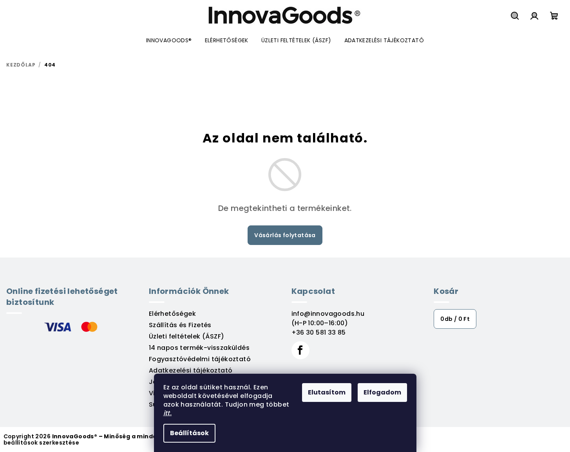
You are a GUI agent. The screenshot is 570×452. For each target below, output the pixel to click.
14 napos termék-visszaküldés (199, 347)
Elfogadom (382, 392)
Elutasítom (327, 392)
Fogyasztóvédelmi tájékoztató (200, 359)
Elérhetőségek (172, 313)
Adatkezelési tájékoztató (191, 370)
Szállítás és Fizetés (180, 325)
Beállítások (189, 433)
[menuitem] (169, 40)
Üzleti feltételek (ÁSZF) (186, 336)
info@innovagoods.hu (328, 313)
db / (455, 319)
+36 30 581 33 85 (318, 332)
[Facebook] (300, 350)
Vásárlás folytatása (285, 235)
